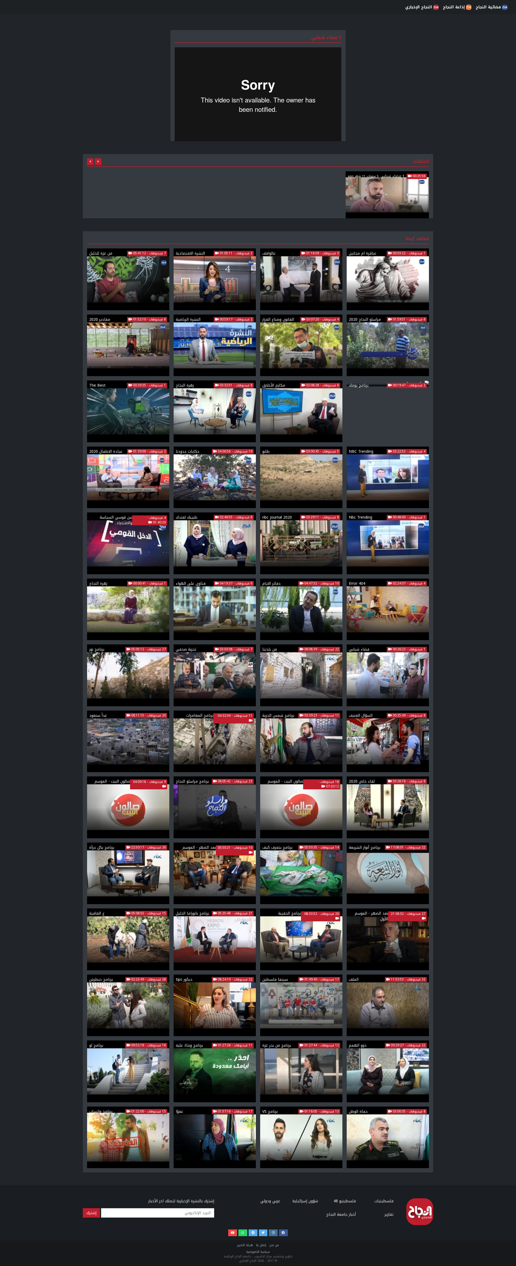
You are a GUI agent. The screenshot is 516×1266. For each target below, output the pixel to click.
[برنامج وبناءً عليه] (215, 1071)
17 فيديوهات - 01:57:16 (234, 1111)
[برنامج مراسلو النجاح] (215, 807)
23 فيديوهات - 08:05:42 (234, 781)
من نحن (274, 1245)
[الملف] (388, 1005)
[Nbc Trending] (388, 543)
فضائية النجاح (488, 7)
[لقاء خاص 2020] (388, 807)
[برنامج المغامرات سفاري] (215, 741)
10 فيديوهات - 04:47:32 (321, 583)
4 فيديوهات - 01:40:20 (156, 520)
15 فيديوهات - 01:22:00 (148, 1111)
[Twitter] (263, 1232)
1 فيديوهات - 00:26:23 (408, 649)
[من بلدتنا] (301, 675)
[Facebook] (283, 1232)
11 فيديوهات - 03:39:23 (321, 715)
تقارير (389, 1214)
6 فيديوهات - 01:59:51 (408, 319)
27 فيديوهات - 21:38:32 (408, 914)
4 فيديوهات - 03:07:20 (322, 319)
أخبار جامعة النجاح (341, 1214)
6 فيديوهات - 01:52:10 (149, 319)
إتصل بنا (261, 1245)
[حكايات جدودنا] (215, 477)
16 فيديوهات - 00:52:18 (148, 1045)
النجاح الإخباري (418, 7)
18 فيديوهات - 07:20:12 (328, 784)
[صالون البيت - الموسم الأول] (128, 807)
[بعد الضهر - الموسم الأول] (388, 939)
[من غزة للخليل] (128, 279)
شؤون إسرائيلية (305, 1201)
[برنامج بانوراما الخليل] (215, 939)
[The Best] (128, 411)
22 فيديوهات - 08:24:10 (234, 979)
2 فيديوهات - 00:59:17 (235, 319)
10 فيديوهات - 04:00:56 (234, 451)
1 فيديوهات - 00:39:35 (149, 385)
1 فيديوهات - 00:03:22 (408, 253)
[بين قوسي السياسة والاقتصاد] (128, 543)
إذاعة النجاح (454, 7)
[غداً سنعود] (128, 741)
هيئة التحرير (245, 1245)
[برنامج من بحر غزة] (301, 1071)
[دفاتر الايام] (301, 609)
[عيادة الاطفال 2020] (128, 477)
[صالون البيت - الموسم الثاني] (301, 807)
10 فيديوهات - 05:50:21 (235, 848)
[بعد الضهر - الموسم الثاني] (215, 873)
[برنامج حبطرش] (128, 1005)
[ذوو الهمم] (388, 1071)
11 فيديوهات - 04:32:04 (235, 716)
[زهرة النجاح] (215, 411)
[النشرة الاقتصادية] (215, 279)
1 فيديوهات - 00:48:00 (408, 517)
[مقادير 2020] (128, 345)
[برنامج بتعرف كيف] (301, 873)
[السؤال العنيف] (388, 741)
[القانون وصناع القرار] (301, 345)
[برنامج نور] (128, 675)
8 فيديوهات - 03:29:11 (322, 517)
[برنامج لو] (128, 1071)
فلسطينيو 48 (345, 1201)
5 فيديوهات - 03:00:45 (322, 451)
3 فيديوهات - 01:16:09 (322, 253)
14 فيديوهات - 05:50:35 (321, 847)
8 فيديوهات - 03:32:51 (235, 385)
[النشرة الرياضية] (215, 345)
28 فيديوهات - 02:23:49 (148, 979)
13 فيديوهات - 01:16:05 (321, 1111)
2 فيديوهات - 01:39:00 (149, 451)
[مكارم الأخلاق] (301, 411)
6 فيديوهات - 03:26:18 (408, 781)
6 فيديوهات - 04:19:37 (235, 583)
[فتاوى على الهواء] (215, 609)
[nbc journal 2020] (301, 543)
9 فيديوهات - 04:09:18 (149, 782)
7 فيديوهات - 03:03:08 (235, 649)
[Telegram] (253, 1232)
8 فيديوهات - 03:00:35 (408, 1111)
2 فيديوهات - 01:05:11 (235, 253)
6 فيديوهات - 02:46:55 (235, 517)
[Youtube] (232, 1232)
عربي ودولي (270, 1201)
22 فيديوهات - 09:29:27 (407, 1045)
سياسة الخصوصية (258, 1252)
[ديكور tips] (215, 1005)
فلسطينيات (383, 1201)
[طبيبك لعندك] (215, 543)
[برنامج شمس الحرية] (301, 741)
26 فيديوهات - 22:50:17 (148, 847)
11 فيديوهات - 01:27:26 (234, 1045)
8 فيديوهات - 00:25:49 (408, 715)
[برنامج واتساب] (128, 1137)
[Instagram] (273, 1232)
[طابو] (301, 477)
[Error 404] (388, 609)
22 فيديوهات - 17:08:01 (407, 847)
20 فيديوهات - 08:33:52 (321, 914)
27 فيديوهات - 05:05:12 (148, 649)
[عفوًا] (215, 1137)
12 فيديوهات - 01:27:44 (321, 1045)
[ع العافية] (128, 939)
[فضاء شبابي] (388, 675)
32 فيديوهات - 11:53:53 (407, 979)
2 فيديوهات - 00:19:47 (408, 385)
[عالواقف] (301, 279)
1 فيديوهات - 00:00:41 (149, 583)
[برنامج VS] (301, 1137)
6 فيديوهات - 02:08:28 (322, 385)
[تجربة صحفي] (215, 675)
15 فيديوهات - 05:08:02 (148, 913)
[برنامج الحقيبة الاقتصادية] (301, 939)
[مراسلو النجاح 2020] (388, 345)
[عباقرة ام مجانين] (388, 279)
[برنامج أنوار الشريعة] (388, 873)
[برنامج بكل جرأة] (128, 873)
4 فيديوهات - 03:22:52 (408, 451)
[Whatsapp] (242, 1232)
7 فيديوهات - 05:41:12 (149, 253)
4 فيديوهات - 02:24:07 (408, 583)
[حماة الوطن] (388, 1137)
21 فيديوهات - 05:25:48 (234, 913)
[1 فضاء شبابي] (387, 194)
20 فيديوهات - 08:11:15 (148, 715)
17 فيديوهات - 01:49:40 (321, 979)
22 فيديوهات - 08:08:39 (321, 649)
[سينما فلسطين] (301, 1005)
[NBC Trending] (388, 477)
